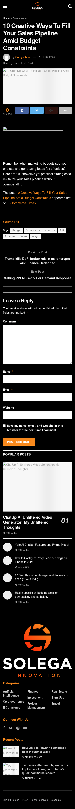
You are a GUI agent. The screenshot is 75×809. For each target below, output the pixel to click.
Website (8, 408)
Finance (32, 691)
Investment (35, 697)
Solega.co (55, 799)
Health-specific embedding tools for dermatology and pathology (36, 595)
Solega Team (23, 57)
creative (50, 230)
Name (8, 371)
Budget (16, 230)
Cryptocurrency (13, 701)
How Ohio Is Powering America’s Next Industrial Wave (44, 750)
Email (8, 389)
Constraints (33, 230)
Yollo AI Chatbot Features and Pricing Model (42, 545)
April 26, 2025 (47, 57)
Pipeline (10, 236)
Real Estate (59, 691)
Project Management (36, 705)
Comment (11, 321)
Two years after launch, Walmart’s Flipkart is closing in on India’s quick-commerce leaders (45, 769)
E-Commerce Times (21, 203)
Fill (62, 230)
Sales (23, 236)
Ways (35, 236)
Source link (11, 221)
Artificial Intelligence (11, 693)
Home (6, 18)
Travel (56, 703)
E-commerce (20, 18)
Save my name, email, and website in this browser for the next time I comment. (35, 428)
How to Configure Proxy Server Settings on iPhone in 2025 (41, 560)
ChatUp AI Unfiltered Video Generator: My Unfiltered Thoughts (27, 522)
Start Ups (58, 697)
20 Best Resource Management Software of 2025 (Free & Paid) (41, 577)
